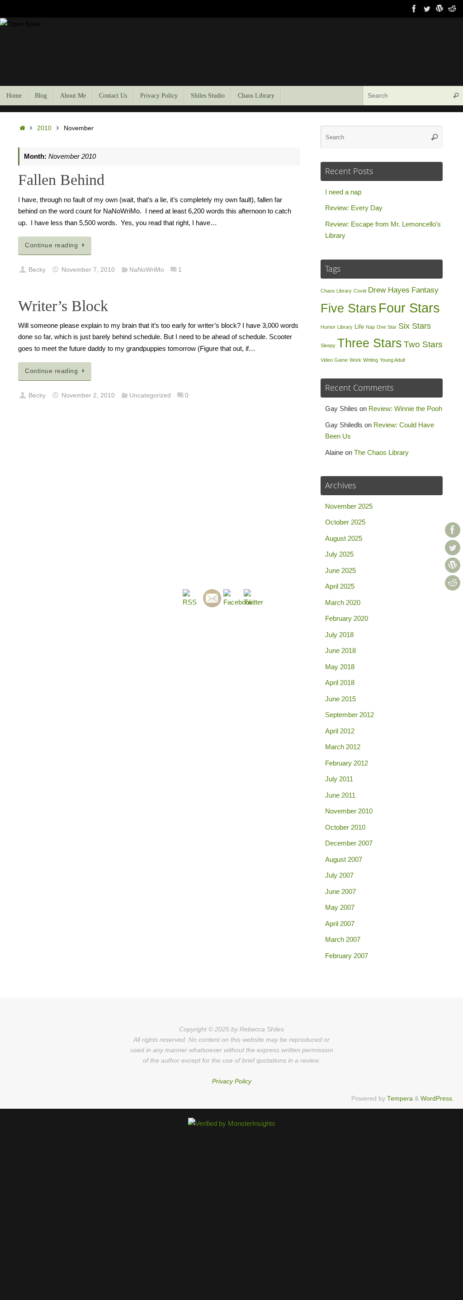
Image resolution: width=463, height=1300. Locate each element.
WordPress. (437, 1098)
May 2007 (339, 907)
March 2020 (342, 602)
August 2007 (343, 859)
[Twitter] (426, 8)
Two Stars (423, 344)
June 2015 (340, 699)
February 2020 (346, 618)
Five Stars (349, 308)
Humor (328, 327)
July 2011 (339, 779)
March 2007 (342, 939)
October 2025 (345, 522)
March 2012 (342, 747)
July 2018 (339, 634)
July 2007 (339, 875)
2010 (44, 128)
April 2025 (339, 586)
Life (359, 326)
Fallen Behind (61, 179)
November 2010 (349, 811)
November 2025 (349, 506)
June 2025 (340, 570)
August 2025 (343, 538)
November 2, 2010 (88, 395)
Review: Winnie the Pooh (405, 408)
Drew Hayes (389, 290)
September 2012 (349, 715)
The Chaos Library (381, 452)
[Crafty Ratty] (439, 8)
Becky (37, 269)
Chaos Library (336, 290)
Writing (370, 360)
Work (355, 360)
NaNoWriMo (146, 269)
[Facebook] (414, 8)
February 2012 (346, 763)
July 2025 (339, 554)
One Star (387, 327)
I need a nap (343, 192)
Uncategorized (150, 395)
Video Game (334, 360)
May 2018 (339, 667)
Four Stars (409, 307)
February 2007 (346, 956)
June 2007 (340, 891)
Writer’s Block (63, 306)
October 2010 (345, 827)
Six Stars (414, 326)
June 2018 (340, 650)
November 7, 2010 (88, 269)
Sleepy (328, 345)
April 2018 (339, 682)
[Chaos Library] (452, 8)
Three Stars (369, 343)
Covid (360, 290)
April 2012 (339, 731)
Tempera (400, 1098)
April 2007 (339, 923)
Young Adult (392, 360)
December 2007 (349, 843)
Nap (370, 327)
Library (345, 327)
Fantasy (425, 290)
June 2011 (340, 795)
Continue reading (51, 245)
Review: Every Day (354, 208)
